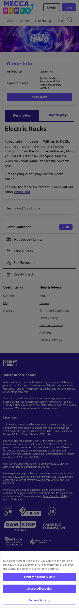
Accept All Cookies (39, 588)
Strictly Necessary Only (39, 577)
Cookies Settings (39, 600)
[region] (39, 579)
